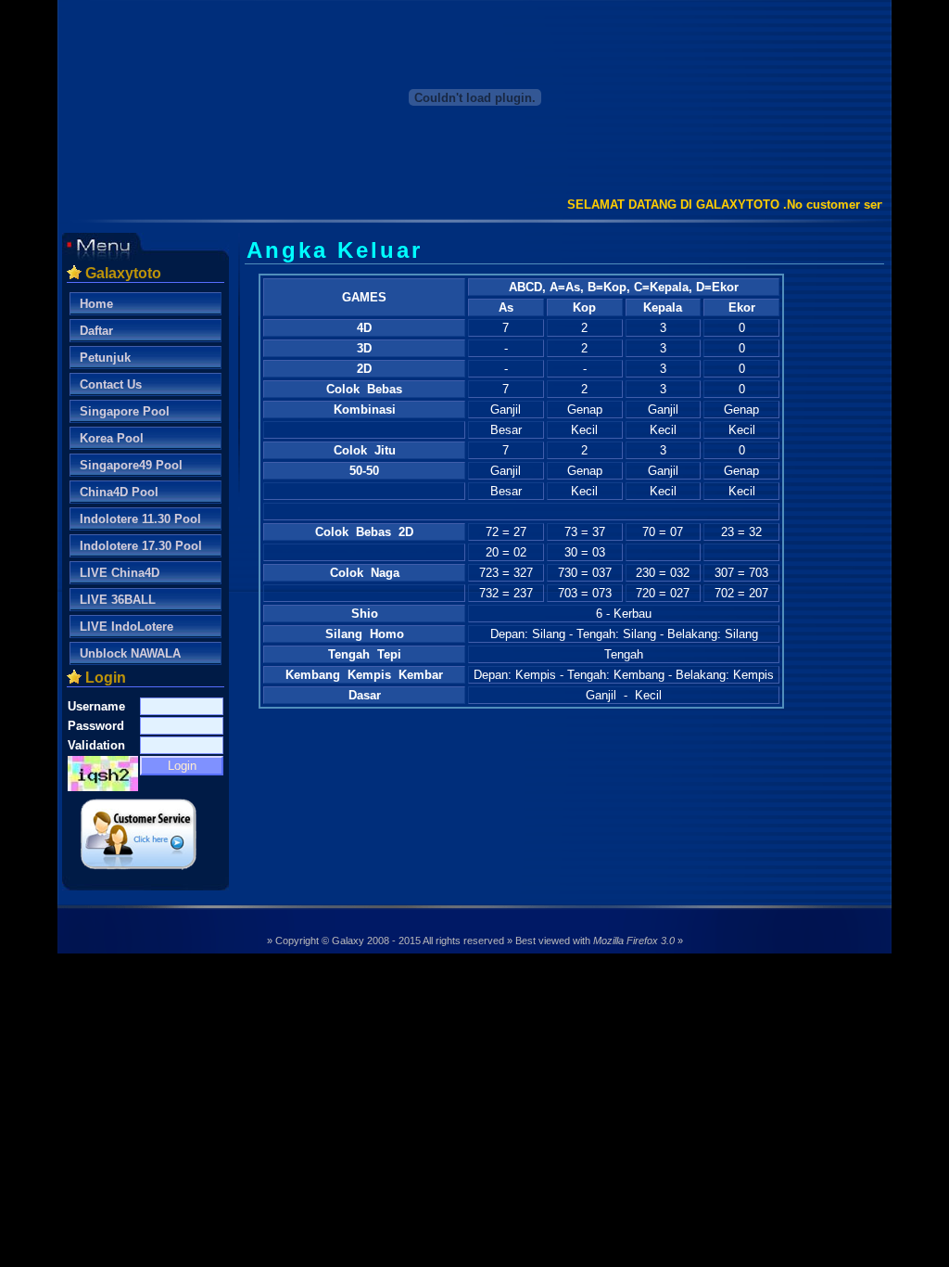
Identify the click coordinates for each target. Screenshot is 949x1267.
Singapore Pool (125, 411)
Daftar (96, 331)
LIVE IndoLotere (126, 627)
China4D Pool (119, 492)
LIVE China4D (119, 573)
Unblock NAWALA (130, 653)
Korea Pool (112, 438)
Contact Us (111, 384)
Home (96, 304)
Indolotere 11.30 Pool (140, 519)
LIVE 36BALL (118, 600)
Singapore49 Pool (131, 465)
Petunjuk (105, 358)
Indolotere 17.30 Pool (141, 546)
